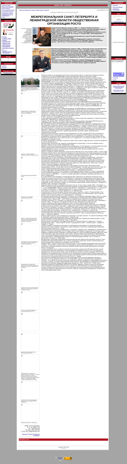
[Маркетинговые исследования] (8, 35)
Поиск (3, 17)
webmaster (63, 448)
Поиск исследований (117, 7)
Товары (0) (33, 10)
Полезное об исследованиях (116, 9)
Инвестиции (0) (40, 10)
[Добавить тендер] (8, 27)
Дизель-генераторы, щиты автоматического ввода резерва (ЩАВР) (119, 87)
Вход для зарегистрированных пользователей (7, 51)
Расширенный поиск (118, 21)
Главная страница (6, 5)
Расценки (4, 67)
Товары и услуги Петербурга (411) (6, 43)
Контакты (4, 65)
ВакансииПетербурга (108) (6, 41)
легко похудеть (9, 73)
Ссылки (114, 79)
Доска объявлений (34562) (8, 10)
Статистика (115, 77)
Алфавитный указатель (7, 13)
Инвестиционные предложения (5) (6, 46)
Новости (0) (22, 10)
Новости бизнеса (6, 8)
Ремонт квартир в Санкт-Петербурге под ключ (118, 91)
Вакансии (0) (28, 10)
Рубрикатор (115, 5)
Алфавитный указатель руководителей (7, 15)
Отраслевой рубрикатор (7, 11)
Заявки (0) (46, 10)
